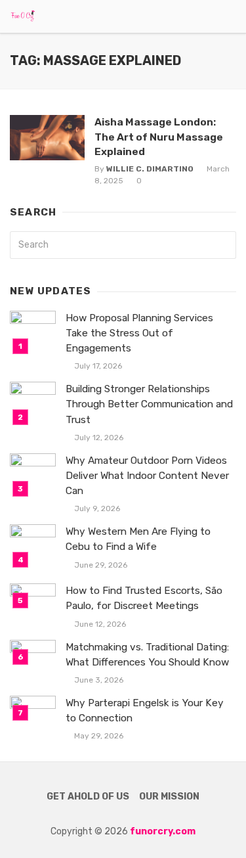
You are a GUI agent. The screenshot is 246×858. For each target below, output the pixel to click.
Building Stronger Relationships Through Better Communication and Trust (149, 404)
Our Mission (169, 796)
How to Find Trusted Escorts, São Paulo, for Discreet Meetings (144, 598)
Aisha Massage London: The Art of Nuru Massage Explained (158, 136)
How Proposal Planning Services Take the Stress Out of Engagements (139, 333)
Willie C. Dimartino (150, 168)
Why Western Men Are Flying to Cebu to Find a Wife (138, 539)
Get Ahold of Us (88, 796)
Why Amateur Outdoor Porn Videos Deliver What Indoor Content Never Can (147, 476)
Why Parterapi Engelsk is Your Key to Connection (145, 710)
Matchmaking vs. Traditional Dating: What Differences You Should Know (147, 654)
